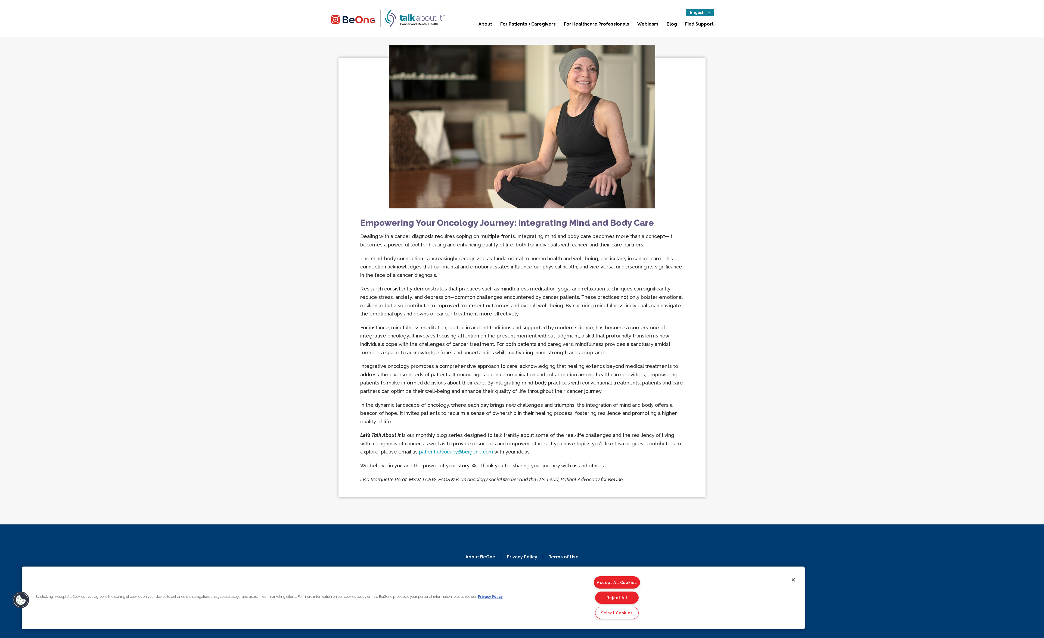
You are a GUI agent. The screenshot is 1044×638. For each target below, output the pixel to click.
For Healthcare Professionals (596, 24)
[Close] (793, 580)
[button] (21, 600)
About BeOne (480, 556)
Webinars (647, 24)
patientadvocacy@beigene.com (456, 452)
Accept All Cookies (617, 582)
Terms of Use (564, 556)
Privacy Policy (522, 556)
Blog (672, 24)
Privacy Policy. (490, 597)
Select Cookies (617, 613)
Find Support (699, 24)
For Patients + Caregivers (528, 24)
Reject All (617, 597)
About (485, 24)
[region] (413, 598)
